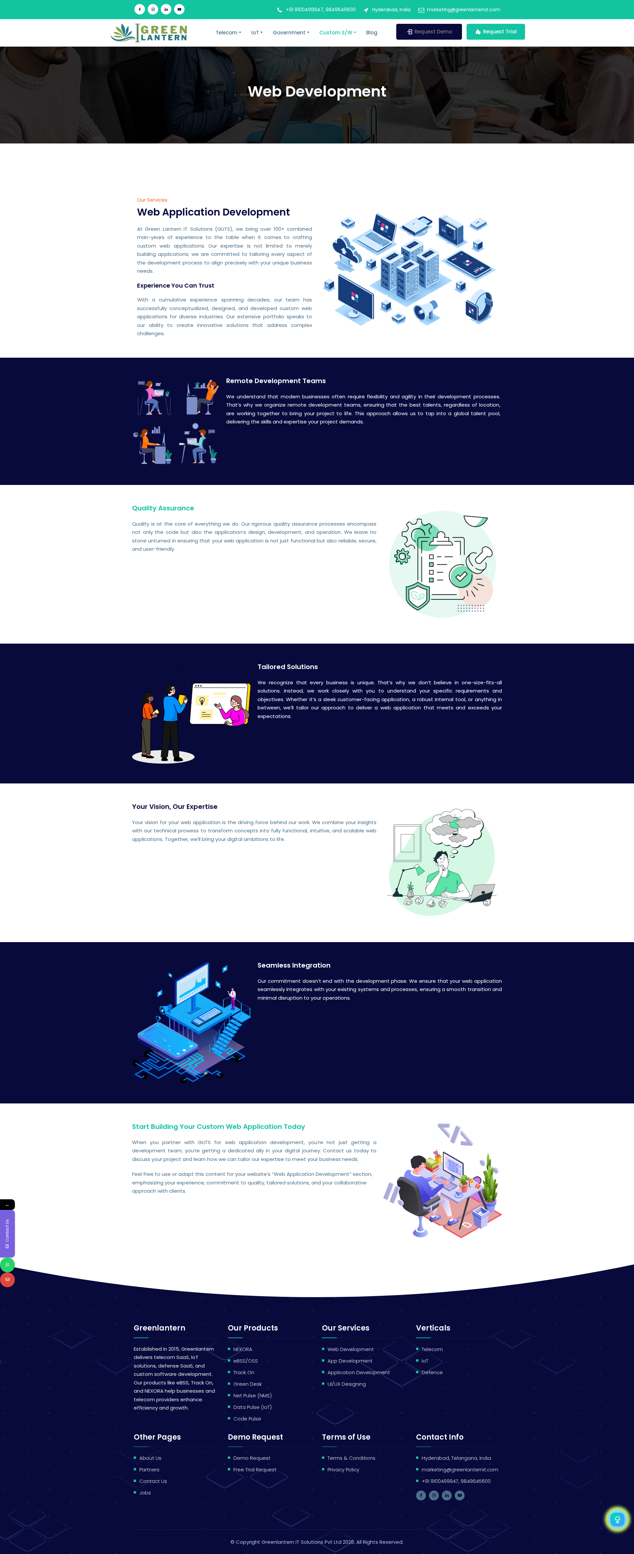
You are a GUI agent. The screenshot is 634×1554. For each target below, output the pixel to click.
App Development (350, 1360)
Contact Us (153, 1481)
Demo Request (251, 1457)
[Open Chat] (617, 1519)
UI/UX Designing (347, 1383)
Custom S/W (335, 32)
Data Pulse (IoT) (252, 1407)
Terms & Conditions (351, 1457)
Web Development (351, 1349)
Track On (243, 1372)
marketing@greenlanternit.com (463, 9)
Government (289, 32)
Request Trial (500, 31)
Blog (371, 32)
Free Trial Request (254, 1469)
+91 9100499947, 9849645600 (321, 9)
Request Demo (433, 31)
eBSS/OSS (245, 1360)
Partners (149, 1469)
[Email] (7, 1279)
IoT (255, 32)
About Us (150, 1457)
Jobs (145, 1492)
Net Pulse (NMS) (252, 1395)
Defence (432, 1372)
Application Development (359, 1372)
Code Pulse (247, 1418)
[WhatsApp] (7, 1264)
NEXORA (242, 1349)
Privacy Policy (343, 1469)
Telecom (226, 32)
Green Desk (247, 1383)
